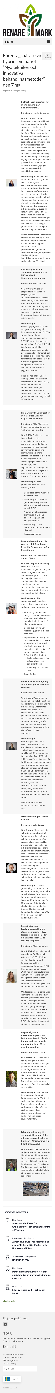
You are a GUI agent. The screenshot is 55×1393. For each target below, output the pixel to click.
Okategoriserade (19, 91)
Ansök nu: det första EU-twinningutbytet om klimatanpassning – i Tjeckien (31, 1226)
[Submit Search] (5, 1368)
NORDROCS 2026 (20, 1260)
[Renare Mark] (27, 20)
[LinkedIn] (5, 1324)
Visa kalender (9, 1301)
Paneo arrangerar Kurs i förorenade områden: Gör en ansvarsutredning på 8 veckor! (31, 1275)
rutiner (20, 1341)
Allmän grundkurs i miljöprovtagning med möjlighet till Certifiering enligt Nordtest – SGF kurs (30, 1245)
